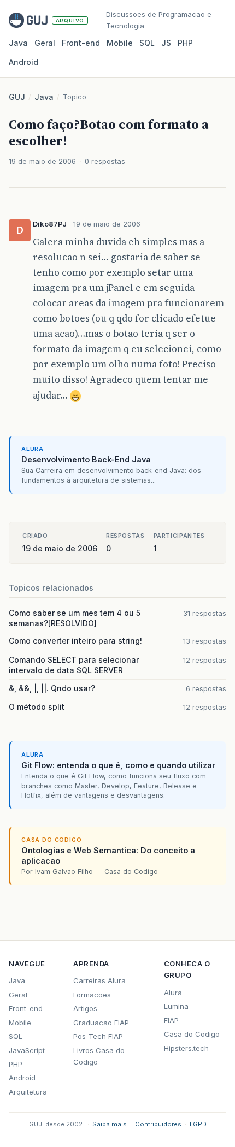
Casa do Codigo (192, 1034)
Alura (173, 992)
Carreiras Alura (99, 980)
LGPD (198, 1124)
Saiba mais (109, 1124)
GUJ (17, 97)
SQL (147, 42)
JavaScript (27, 1050)
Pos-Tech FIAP (98, 1036)
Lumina (176, 1006)
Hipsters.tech (186, 1048)
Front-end (26, 1008)
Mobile (120, 42)
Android (23, 62)
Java (18, 42)
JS (166, 42)
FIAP (171, 1020)
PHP (185, 42)
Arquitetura (28, 1091)
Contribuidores (158, 1124)
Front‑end (81, 42)
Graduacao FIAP (101, 1022)
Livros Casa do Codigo (99, 1056)
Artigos (85, 1008)
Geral (44, 42)
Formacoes (92, 994)
